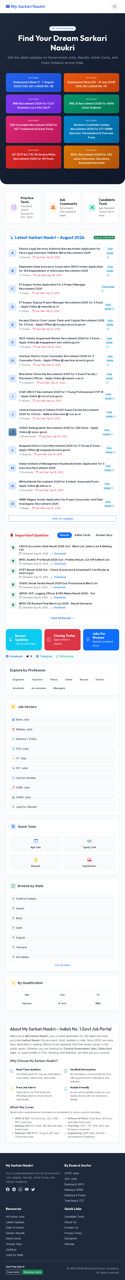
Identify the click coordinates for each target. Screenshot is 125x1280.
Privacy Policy (73, 1233)
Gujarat (20, 937)
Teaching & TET (74, 1200)
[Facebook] (8, 1189)
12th (62, 994)
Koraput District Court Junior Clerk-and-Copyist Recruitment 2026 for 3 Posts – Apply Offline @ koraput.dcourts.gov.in (61, 322)
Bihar (19, 918)
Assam (20, 908)
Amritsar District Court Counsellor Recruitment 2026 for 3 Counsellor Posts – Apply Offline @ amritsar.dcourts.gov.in (56, 358)
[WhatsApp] (20, 1189)
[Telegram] (14, 1189)
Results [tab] (64, 535)
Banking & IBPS (74, 1184)
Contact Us (71, 1227)
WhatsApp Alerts (32, 1272)
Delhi (19, 927)
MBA (98, 1003)
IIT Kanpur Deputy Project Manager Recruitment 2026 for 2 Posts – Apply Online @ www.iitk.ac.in (61, 304)
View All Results (61, 618)
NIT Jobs (22, 768)
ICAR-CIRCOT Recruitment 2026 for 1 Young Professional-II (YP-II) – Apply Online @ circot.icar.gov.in (61, 394)
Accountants (39, 688)
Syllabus (11, 1249)
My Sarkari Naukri (28, 6)
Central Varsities (26, 778)
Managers (59, 688)
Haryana (21, 947)
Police (53, 679)
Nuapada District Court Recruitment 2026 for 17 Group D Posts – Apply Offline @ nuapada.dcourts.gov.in (60, 448)
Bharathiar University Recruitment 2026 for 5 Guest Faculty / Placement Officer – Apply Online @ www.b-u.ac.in (58, 376)
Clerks (68, 679)
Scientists (18, 688)
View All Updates (62, 518)
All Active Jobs (15, 1216)
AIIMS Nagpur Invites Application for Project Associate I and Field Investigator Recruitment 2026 (61, 501)
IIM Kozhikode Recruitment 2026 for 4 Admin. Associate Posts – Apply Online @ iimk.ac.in (59, 483)
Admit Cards (13, 1238)
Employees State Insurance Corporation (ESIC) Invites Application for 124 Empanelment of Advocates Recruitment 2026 (61, 268)
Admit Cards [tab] (82, 535)
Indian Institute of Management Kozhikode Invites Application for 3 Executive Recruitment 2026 (61, 466)
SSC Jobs (70, 1178)
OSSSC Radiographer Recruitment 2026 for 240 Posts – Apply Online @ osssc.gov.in (58, 430)
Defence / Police (26, 739)
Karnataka (22, 957)
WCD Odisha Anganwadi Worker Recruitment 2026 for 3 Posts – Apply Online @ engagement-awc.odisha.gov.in (60, 340)
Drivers (100, 679)
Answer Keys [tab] (104, 535)
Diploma (27, 1003)
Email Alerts (13, 1272)
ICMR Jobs (23, 787)
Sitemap (69, 1244)
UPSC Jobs (71, 1173)
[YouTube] (27, 1189)
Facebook (15, 656)
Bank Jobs (22, 719)
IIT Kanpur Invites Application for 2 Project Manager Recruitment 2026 (52, 286)
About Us (70, 1222)
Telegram (45, 656)
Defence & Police (75, 1195)
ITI (98, 994)
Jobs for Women (26, 807)
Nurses (84, 679)
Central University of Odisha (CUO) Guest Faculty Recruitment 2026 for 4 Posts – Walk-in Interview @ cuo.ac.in (59, 412)
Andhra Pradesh (26, 898)
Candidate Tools (74, 1216)
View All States (62, 965)
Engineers (18, 679)
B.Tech (62, 1003)
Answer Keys (14, 1244)
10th (27, 994)
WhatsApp (66, 656)
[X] (33, 1189)
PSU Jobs (22, 748)
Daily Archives (15, 1227)
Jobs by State (14, 1255)
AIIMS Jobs (23, 797)
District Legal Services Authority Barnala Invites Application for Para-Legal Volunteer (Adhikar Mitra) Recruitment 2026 (59, 251)
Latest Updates (15, 1222)
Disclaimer (70, 1238)
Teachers (37, 679)
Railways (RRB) (73, 1189)
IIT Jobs (21, 758)
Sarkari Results (15, 1233)
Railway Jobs (24, 729)
